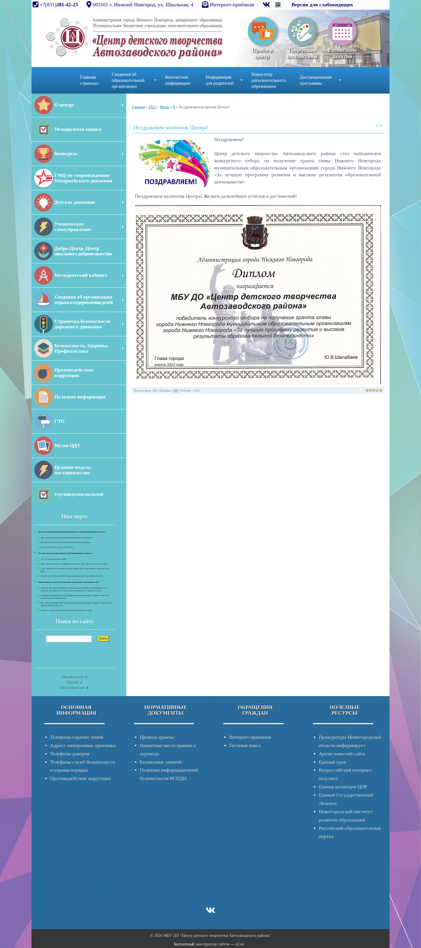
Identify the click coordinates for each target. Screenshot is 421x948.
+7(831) (58, 4)
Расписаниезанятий (342, 53)
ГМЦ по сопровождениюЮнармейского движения (83, 178)
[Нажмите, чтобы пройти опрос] (73, 570)
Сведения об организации (83, 299)
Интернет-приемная (250, 737)
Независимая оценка (77, 129)
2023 (152, 107)
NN (175, 390)
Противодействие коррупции (80, 778)
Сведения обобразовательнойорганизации (128, 80)
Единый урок (332, 762)
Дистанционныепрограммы (316, 80)
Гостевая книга (245, 745)
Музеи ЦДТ (67, 445)
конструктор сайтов (212, 944)
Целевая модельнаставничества (72, 470)
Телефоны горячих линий (76, 737)
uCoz (240, 944)
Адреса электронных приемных (83, 745)
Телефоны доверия (69, 754)
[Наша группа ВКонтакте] (267, 4)
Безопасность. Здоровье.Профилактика (81, 348)
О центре (64, 105)
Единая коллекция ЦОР (343, 786)
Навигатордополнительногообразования (268, 80)
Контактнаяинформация (177, 80)
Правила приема (157, 737)
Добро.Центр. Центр (83, 251)
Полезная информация (80, 397)
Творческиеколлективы (302, 53)
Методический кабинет (80, 275)
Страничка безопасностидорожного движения (82, 324)
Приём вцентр (262, 53)
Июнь (164, 107)
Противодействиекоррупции (74, 372)
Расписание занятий (161, 762)
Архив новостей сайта (342, 754)
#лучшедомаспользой (78, 494)
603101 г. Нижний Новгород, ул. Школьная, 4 (143, 4)
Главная (138, 107)
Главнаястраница (89, 80)
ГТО (59, 421)
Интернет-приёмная (231, 4)
